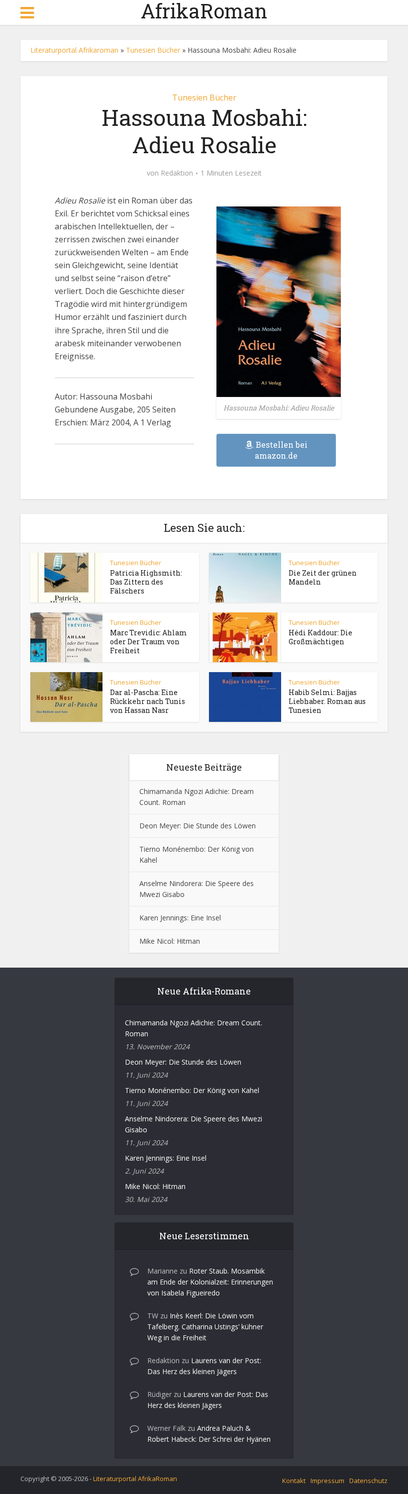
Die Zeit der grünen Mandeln (323, 577)
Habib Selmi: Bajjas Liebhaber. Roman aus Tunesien (327, 701)
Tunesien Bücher (153, 50)
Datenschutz (368, 1480)
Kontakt (294, 1480)
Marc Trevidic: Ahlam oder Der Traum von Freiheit (148, 641)
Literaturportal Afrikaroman (74, 50)
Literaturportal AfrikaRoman (135, 1478)
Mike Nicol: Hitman (169, 941)
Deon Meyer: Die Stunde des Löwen (197, 825)
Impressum (327, 1480)
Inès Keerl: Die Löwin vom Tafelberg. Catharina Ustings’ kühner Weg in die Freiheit (205, 1326)
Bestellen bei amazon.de (281, 450)
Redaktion (177, 173)
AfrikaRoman (204, 11)
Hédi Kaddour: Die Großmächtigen (320, 637)
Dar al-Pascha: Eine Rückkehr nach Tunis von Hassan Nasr (147, 701)
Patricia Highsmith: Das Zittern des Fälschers (146, 582)
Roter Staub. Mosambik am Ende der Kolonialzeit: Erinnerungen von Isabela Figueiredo (210, 1281)
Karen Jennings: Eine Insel (180, 917)
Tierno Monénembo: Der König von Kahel (192, 1090)
